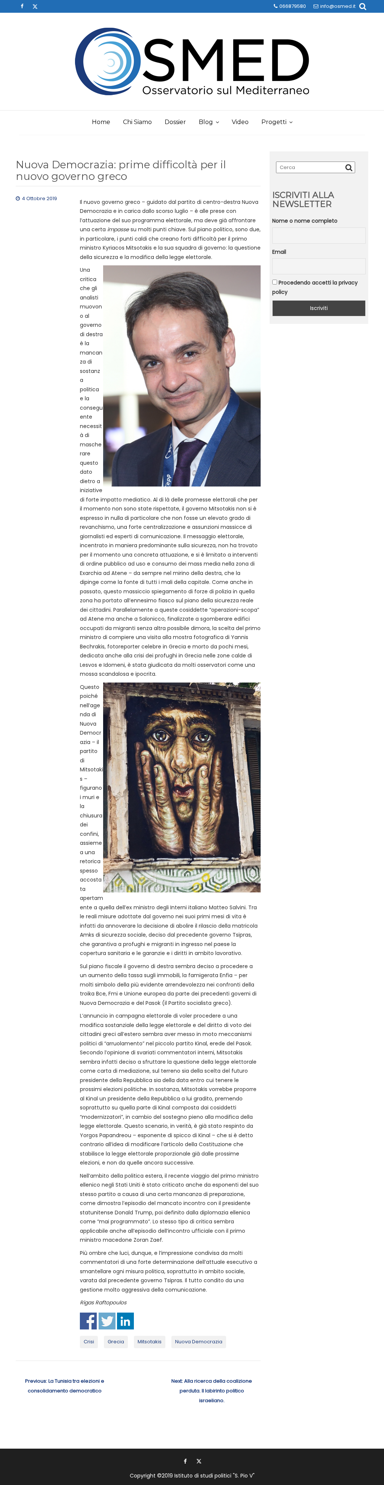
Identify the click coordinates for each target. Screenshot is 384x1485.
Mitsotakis (150, 1341)
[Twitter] (35, 6)
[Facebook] (22, 6)
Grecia (116, 1341)
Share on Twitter (107, 1321)
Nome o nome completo (305, 221)
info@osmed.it (338, 6)
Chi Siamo (137, 122)
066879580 (292, 6)
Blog (206, 122)
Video (240, 122)
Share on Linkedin (125, 1321)
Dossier (175, 122)
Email (279, 252)
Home (101, 122)
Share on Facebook (88, 1321)
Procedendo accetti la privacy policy (315, 287)
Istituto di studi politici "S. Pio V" (214, 1475)
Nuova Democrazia (198, 1341)
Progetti (273, 122)
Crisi (89, 1341)
